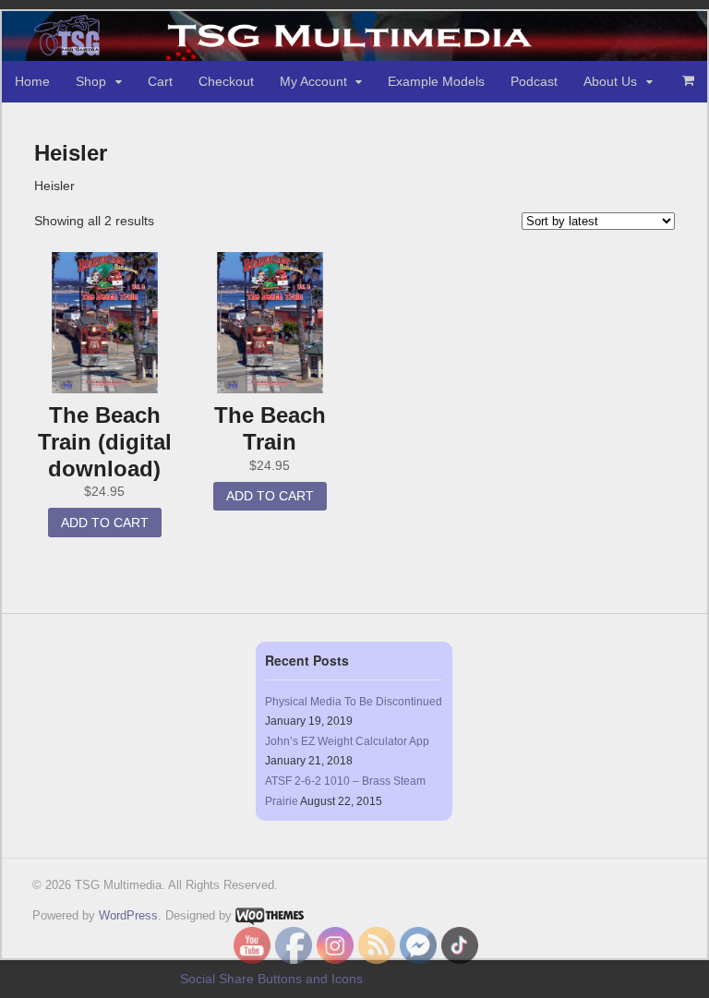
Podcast (534, 81)
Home (32, 81)
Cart (160, 81)
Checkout (226, 81)
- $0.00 (687, 80)
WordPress (128, 915)
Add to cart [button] (105, 522)
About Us (610, 81)
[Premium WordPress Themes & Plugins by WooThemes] (269, 915)
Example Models (436, 81)
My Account (313, 81)
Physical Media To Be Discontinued (353, 701)
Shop (91, 81)
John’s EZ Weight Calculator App (347, 741)
